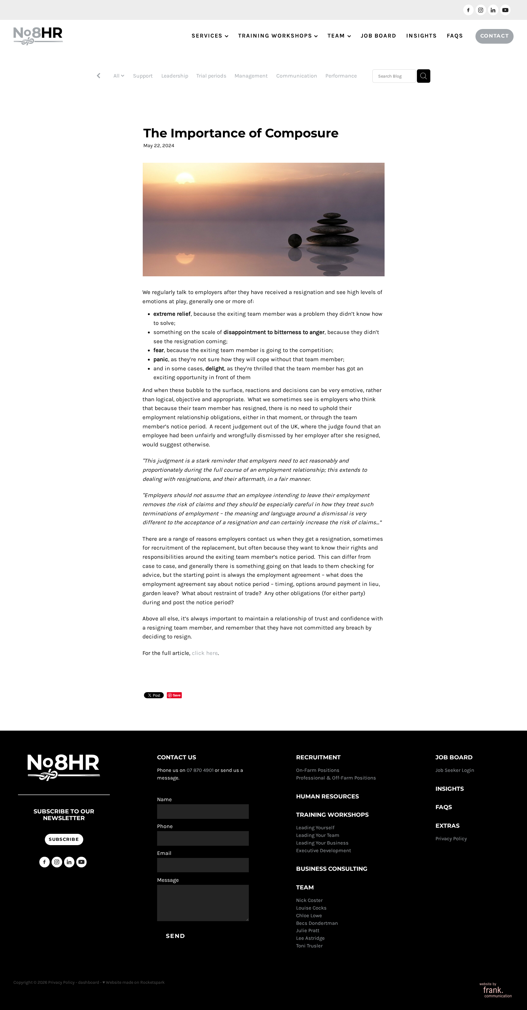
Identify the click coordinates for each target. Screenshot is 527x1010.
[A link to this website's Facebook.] (468, 10)
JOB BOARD (378, 35)
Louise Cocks (312, 908)
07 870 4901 (200, 770)
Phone (165, 826)
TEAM (337, 35)
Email (164, 853)
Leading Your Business (322, 843)
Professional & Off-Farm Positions (336, 778)
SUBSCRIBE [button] (64, 839)
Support (143, 76)
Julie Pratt (307, 930)
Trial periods (211, 76)
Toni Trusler (309, 946)
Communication (296, 76)
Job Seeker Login (455, 770)
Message (168, 880)
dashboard (88, 982)
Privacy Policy (452, 838)
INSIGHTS (421, 35)
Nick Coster (310, 900)
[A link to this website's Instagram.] (480, 10)
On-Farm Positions (317, 770)
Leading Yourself (315, 827)
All (117, 76)
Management (251, 76)
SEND (175, 936)
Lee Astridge (310, 938)
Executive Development (323, 850)
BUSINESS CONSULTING (331, 869)
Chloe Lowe (309, 915)
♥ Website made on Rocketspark (133, 982)
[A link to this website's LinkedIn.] (493, 10)
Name (164, 799)
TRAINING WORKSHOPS (276, 35)
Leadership (174, 76)
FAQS (455, 35)
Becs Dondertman (317, 923)
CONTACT (494, 36)
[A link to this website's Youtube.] (505, 10)
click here (205, 653)
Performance (341, 76)
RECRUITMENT (318, 757)
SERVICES (208, 35)
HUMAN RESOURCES (327, 796)
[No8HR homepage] (63, 36)
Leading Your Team (317, 835)
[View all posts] (98, 76)
